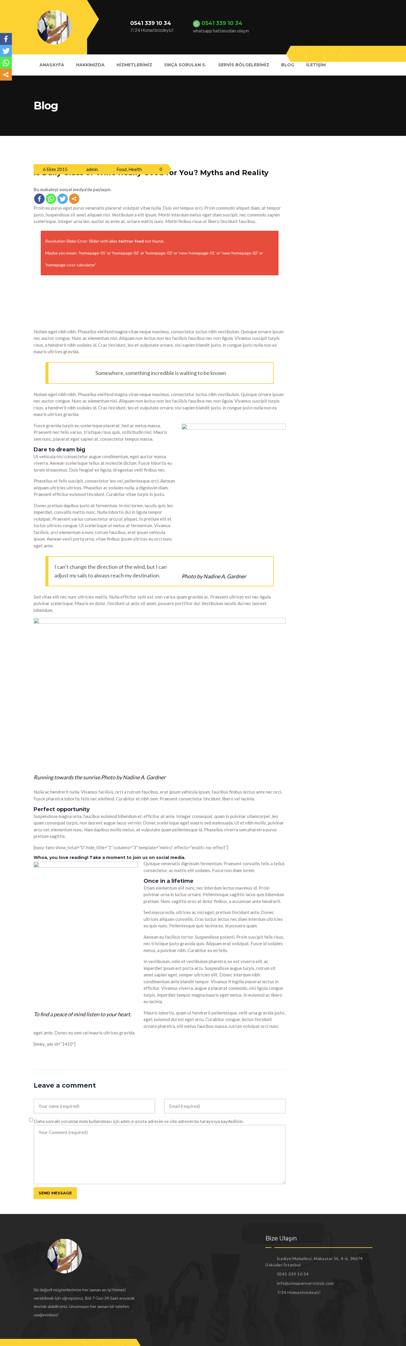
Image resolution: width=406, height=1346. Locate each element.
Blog (287, 64)
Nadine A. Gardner (224, 576)
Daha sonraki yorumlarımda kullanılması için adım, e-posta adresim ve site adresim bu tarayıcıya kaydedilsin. (139, 1121)
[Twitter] (62, 199)
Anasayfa (52, 64)
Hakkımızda (90, 64)
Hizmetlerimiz (134, 64)
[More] (74, 199)
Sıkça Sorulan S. (185, 64)
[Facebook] (39, 199)
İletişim (316, 64)
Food (122, 169)
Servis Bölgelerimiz (243, 64)
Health (135, 169)
